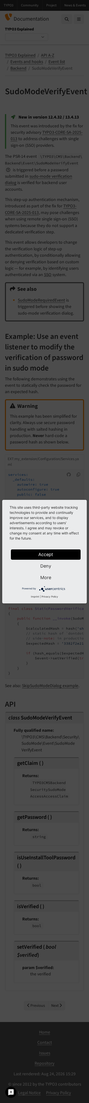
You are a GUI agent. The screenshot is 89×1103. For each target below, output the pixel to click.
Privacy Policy (50, 596)
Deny (45, 566)
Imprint (35, 596)
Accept (45, 554)
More (45, 577)
